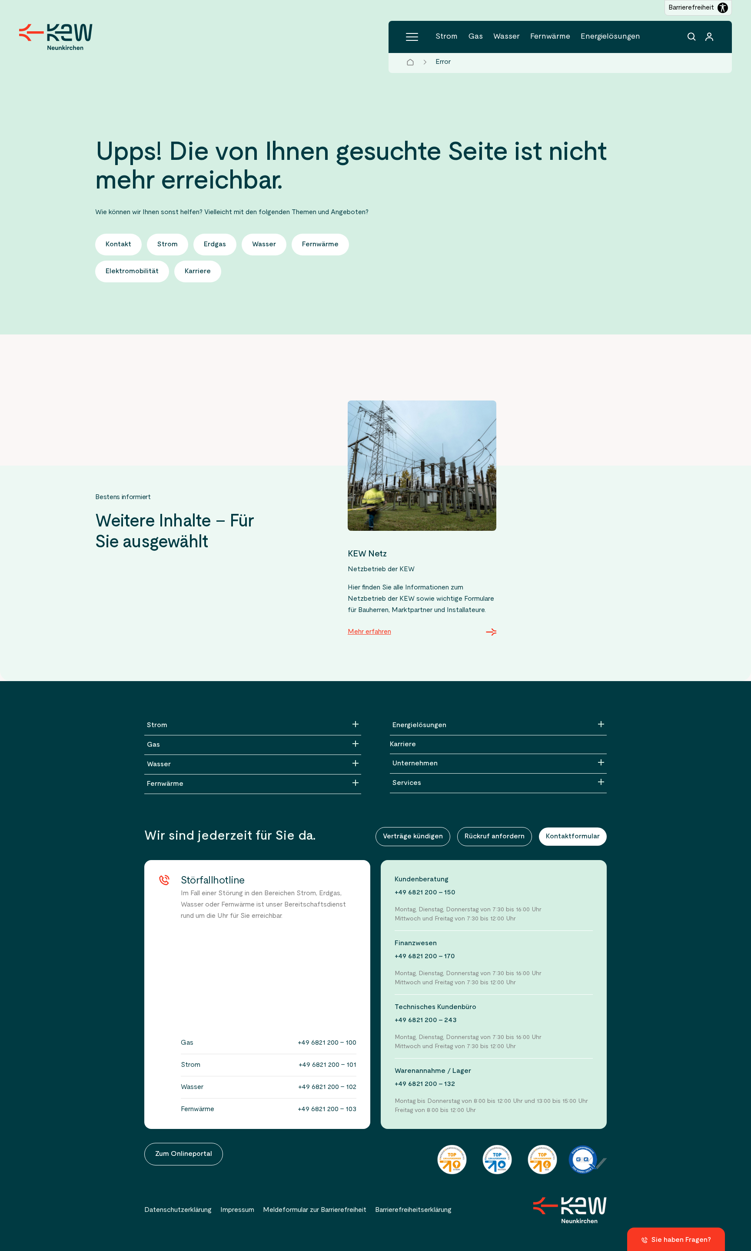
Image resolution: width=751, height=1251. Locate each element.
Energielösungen (610, 36)
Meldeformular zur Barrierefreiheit (314, 1210)
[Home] (410, 62)
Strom (446, 36)
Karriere (403, 744)
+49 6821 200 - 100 (327, 1042)
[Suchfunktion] (692, 37)
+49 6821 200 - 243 (426, 1020)
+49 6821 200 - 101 (327, 1065)
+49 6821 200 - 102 (327, 1087)
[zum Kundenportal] (709, 37)
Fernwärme (550, 36)
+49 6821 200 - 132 (425, 1084)
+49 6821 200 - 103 (327, 1109)
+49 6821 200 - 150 (425, 892)
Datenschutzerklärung (178, 1210)
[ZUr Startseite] (570, 1210)
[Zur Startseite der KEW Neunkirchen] (56, 37)
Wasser (506, 36)
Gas (475, 36)
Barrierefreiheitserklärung (413, 1210)
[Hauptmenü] (412, 37)
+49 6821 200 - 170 (425, 956)
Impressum (237, 1210)
